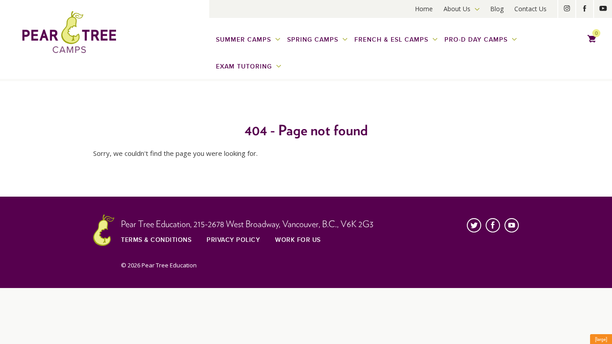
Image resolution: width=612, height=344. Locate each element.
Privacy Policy (233, 240)
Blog (497, 8)
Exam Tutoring (244, 66)
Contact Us (530, 8)
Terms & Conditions (156, 240)
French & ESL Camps (391, 39)
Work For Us (298, 240)
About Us (457, 8)
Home (424, 8)
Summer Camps (243, 39)
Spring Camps (312, 39)
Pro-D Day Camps (476, 39)
